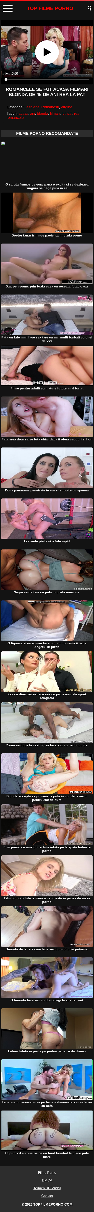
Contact (47, 1196)
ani (32, 113)
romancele (15, 117)
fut (63, 113)
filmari (55, 113)
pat (69, 113)
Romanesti (50, 107)
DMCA (47, 1180)
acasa (23, 113)
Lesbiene (31, 107)
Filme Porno (47, 1172)
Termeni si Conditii (47, 1188)
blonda (42, 113)
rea (76, 113)
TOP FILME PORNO (50, 8)
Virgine (66, 107)
